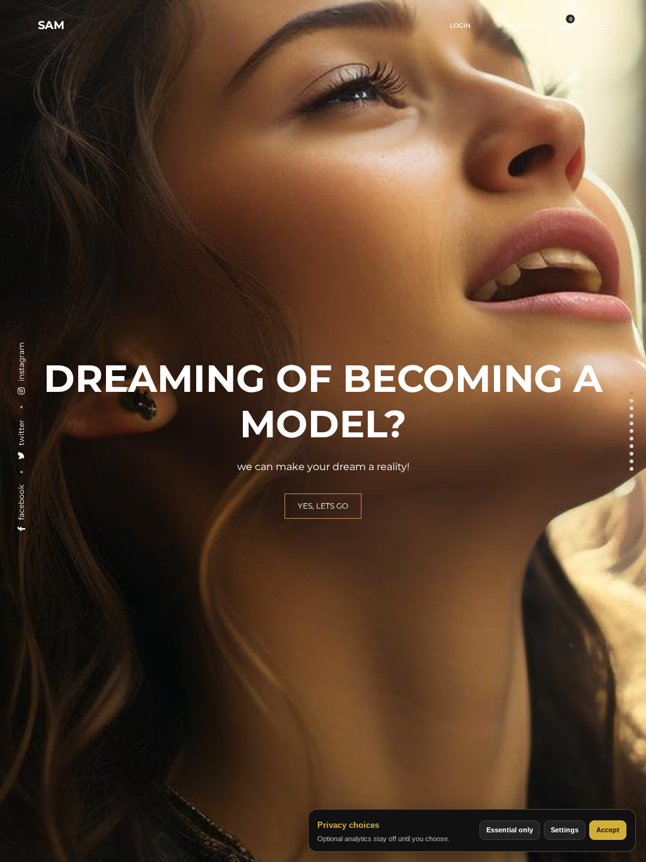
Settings (564, 830)
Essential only (509, 830)
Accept (608, 830)
